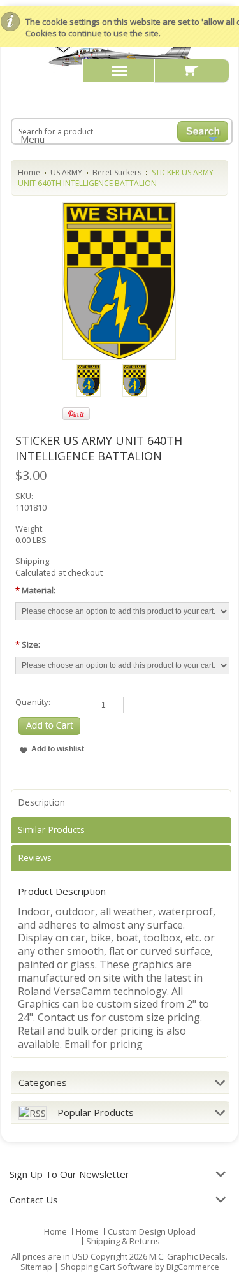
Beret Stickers (116, 172)
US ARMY (66, 172)
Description (41, 802)
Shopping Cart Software (107, 1266)
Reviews (35, 858)
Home (29, 172)
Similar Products (51, 830)
